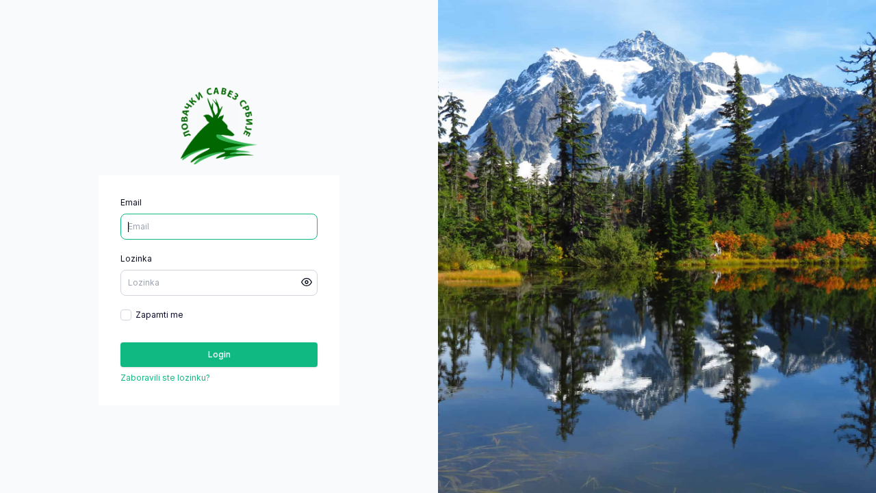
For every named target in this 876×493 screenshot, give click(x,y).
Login (219, 354)
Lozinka (136, 258)
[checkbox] (125, 314)
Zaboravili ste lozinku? (165, 377)
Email (131, 202)
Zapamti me (159, 314)
